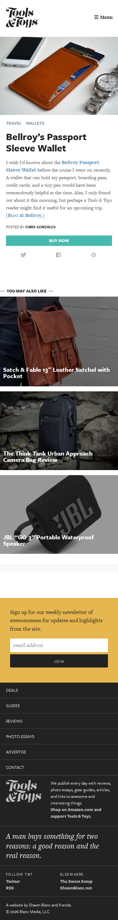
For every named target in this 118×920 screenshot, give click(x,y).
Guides (13, 705)
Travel (13, 123)
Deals (12, 690)
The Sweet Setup (76, 881)
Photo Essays (20, 736)
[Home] (21, 18)
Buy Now (59, 240)
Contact (15, 767)
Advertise (16, 752)
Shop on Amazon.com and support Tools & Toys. (76, 812)
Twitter (13, 881)
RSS (10, 888)
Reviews (14, 721)
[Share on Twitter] (23, 255)
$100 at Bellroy (25, 215)
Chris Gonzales (40, 227)
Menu (103, 17)
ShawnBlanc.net (76, 888)
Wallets (35, 123)
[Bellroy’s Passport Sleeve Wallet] (59, 75)
